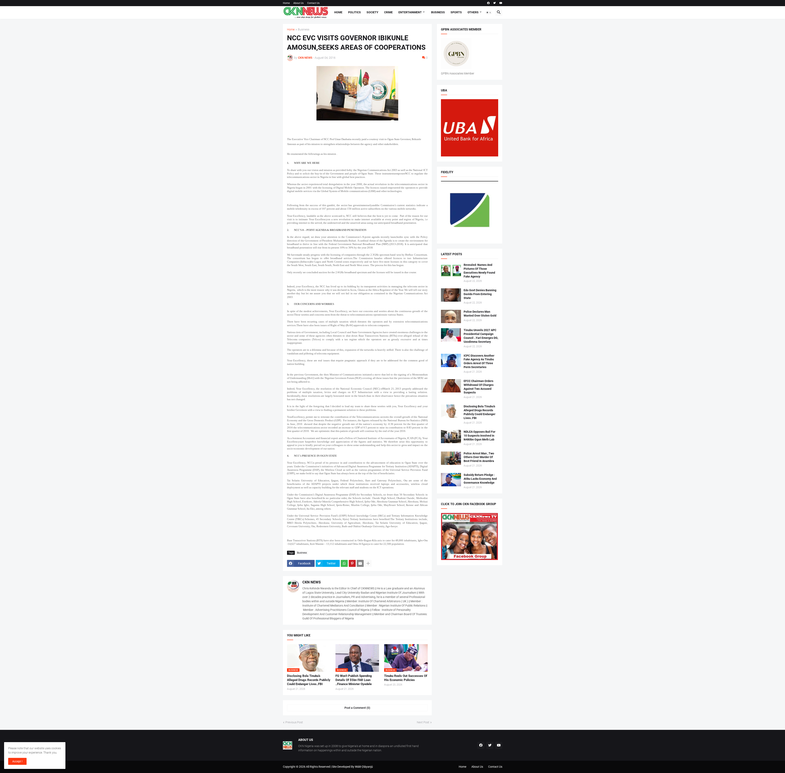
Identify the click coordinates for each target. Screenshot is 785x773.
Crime (388, 12)
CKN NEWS (311, 582)
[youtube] (500, 3)
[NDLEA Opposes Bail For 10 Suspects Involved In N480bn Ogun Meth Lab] (451, 436)
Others (473, 12)
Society (372, 12)
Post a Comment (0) (357, 707)
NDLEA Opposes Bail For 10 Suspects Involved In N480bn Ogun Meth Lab (479, 435)
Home (286, 3)
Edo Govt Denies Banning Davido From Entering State (480, 294)
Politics (354, 12)
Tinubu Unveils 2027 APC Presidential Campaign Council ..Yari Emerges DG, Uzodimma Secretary (481, 335)
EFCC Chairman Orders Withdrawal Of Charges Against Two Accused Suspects (478, 386)
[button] (488, 12)
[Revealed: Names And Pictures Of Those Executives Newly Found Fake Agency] (451, 269)
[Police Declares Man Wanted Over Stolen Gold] (451, 316)
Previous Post (294, 722)
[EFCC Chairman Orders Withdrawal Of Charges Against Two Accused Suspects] (451, 385)
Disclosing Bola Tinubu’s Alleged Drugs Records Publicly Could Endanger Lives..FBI (308, 680)
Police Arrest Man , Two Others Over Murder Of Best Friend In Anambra (479, 457)
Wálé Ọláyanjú (364, 766)
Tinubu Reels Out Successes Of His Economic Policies (405, 678)
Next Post (423, 722)
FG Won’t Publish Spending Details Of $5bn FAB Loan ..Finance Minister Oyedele (353, 680)
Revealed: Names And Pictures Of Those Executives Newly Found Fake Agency (479, 270)
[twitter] (494, 3)
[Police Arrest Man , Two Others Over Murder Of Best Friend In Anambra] (451, 458)
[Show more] (368, 563)
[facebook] (488, 3)
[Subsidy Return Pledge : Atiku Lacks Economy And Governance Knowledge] (451, 479)
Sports (456, 12)
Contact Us (313, 3)
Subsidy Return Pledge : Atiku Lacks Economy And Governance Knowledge (480, 478)
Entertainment (410, 12)
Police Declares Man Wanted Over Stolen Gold (480, 313)
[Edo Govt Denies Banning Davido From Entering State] (451, 295)
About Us (298, 3)
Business (438, 12)
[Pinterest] (352, 563)
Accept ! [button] (17, 761)
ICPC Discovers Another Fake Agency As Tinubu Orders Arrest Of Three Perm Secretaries (479, 361)
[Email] (360, 563)
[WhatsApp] (344, 563)
